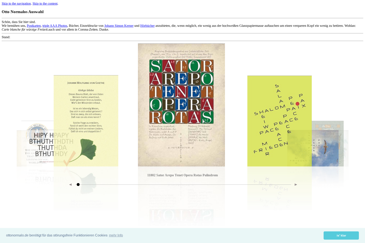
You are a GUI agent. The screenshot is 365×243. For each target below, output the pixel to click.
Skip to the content (45, 3)
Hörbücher (147, 25)
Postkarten (34, 25)
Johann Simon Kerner (118, 25)
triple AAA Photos (54, 25)
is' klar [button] (341, 235)
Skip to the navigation (16, 3)
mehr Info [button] (116, 235)
